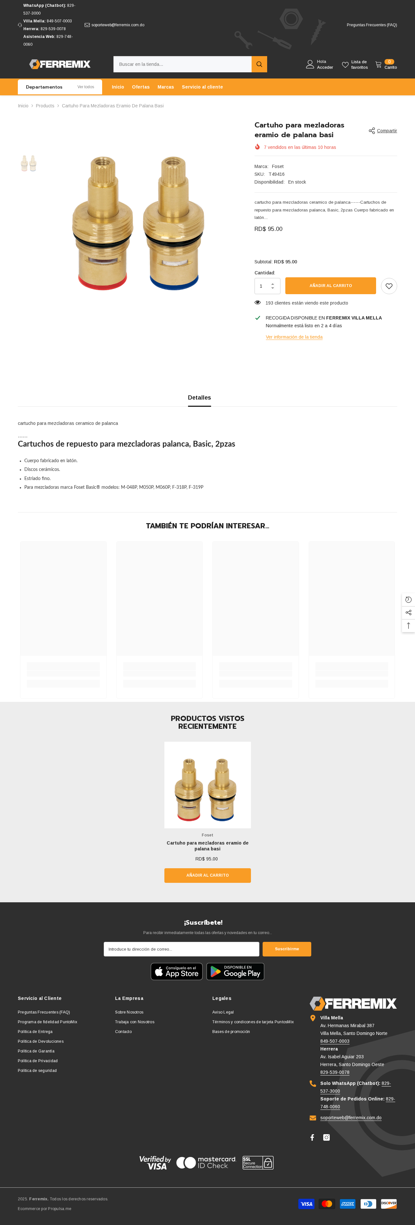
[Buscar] (190, 64)
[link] (389, 286)
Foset (278, 166)
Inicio (23, 105)
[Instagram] (326, 1137)
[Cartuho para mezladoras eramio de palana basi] (207, 785)
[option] (142, 213)
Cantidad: (265, 272)
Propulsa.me (59, 1209)
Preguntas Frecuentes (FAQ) (372, 25)
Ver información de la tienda (294, 337)
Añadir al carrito (331, 285)
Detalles (199, 397)
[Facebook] (312, 1137)
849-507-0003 (59, 21)
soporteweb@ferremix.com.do (117, 25)
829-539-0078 (53, 29)
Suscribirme (287, 949)
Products (45, 105)
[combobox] (182, 64)
